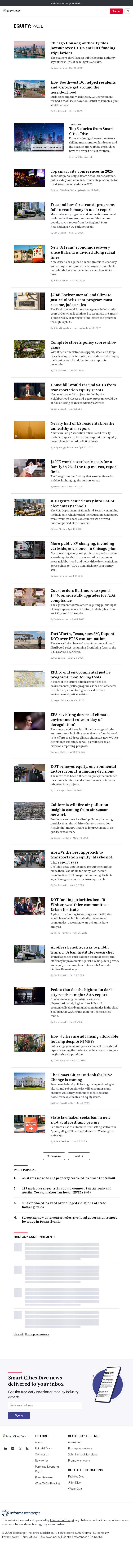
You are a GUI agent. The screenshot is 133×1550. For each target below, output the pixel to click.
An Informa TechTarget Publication (66, 3)
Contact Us (42, 1454)
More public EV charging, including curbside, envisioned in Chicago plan (84, 546)
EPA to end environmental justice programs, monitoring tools (81, 675)
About (38, 1442)
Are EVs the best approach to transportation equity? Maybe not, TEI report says (82, 857)
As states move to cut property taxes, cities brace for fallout (69, 1178)
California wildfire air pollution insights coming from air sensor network (79, 809)
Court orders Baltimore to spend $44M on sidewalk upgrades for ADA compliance (83, 595)
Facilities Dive (76, 1476)
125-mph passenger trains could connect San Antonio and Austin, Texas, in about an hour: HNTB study (66, 1190)
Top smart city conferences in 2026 (82, 171)
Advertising (74, 1442)
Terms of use (29, 1537)
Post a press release (37, 1334)
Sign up (116, 11)
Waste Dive (75, 1488)
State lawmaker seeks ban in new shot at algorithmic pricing (80, 1120)
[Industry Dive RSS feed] (27, 1448)
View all (18, 1334)
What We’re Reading (47, 1483)
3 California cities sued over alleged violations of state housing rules (64, 1205)
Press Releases (44, 1477)
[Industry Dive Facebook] (12, 1448)
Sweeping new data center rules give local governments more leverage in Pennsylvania (69, 1220)
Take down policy (49, 1537)
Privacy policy (10, 1537)
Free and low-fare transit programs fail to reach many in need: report (83, 207)
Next (77, 1155)
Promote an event (79, 1460)
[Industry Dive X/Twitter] (20, 1448)
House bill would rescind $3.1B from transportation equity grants (83, 387)
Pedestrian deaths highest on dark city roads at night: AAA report (82, 992)
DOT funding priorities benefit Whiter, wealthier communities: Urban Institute (80, 904)
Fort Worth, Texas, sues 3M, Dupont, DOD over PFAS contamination (83, 636)
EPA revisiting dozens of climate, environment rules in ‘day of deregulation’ (80, 719)
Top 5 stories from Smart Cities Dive (91, 131)
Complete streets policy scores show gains (84, 345)
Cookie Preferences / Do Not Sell (83, 1537)
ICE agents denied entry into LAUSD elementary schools (83, 503)
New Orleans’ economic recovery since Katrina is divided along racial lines (83, 252)
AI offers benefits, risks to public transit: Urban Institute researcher (82, 950)
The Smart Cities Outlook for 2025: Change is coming (81, 1077)
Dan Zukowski (61, 111)
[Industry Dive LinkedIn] (5, 1448)
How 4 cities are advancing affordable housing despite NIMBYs (84, 1039)
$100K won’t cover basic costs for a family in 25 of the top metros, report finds (84, 466)
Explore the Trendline (47, 147)
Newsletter (41, 1460)
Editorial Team (43, 1448)
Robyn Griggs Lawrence (65, 328)
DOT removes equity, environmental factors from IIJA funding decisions (83, 769)
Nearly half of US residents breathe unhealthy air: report (82, 426)
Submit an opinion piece (82, 1454)
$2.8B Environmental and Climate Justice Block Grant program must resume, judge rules (81, 299)
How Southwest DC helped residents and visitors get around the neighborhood (83, 87)
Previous (55, 1155)
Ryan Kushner (60, 68)
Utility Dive (74, 1482)
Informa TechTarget (62, 1520)
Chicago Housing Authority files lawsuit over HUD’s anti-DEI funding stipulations (83, 48)
